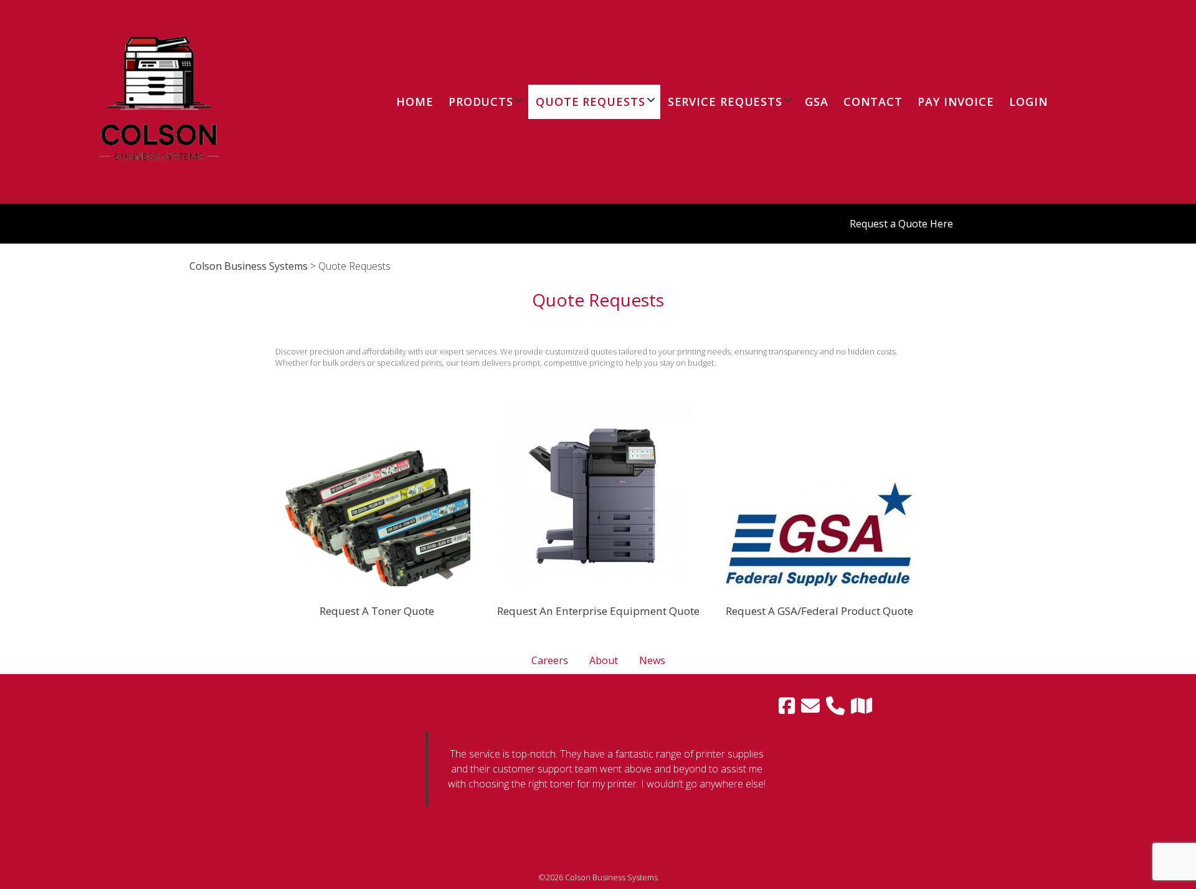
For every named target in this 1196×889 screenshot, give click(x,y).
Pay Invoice (956, 101)
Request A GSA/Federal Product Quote (819, 611)
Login (1028, 101)
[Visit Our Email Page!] (810, 705)
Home (415, 101)
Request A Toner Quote (377, 611)
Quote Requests (590, 101)
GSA (816, 101)
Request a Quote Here (901, 224)
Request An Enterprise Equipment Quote (598, 611)
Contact (873, 101)
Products (480, 101)
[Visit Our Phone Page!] (835, 705)
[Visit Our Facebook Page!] (787, 705)
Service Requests (725, 101)
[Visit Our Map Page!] (861, 705)
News (652, 660)
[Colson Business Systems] (159, 192)
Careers (549, 660)
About (603, 660)
